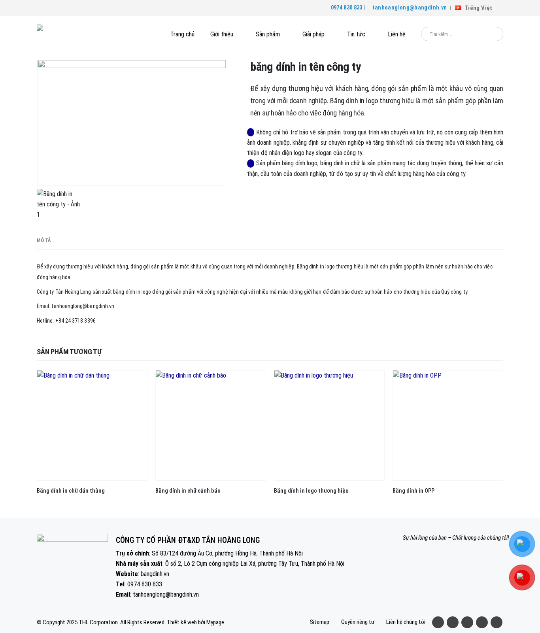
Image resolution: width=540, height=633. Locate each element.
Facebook (438, 622)
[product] (92, 425)
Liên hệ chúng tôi (405, 621)
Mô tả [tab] (44, 240)
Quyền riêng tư (357, 621)
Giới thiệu (221, 34)
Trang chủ (182, 34)
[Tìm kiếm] (492, 34)
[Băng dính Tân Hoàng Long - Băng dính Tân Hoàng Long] (72, 34)
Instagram (482, 622)
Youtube (467, 622)
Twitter (453, 622)
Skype (496, 622)
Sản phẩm (268, 34)
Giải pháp (313, 34)
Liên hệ (397, 34)
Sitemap (319, 621)
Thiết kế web (182, 622)
